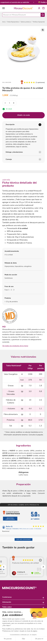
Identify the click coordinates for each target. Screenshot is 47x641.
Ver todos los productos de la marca (15, 346)
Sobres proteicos (26, 22)
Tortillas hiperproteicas (40, 22)
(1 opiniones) (40, 82)
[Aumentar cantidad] (14, 103)
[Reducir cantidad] (5, 103)
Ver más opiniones (23, 539)
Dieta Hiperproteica (13, 22)
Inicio (4, 22)
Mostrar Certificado (10, 518)
